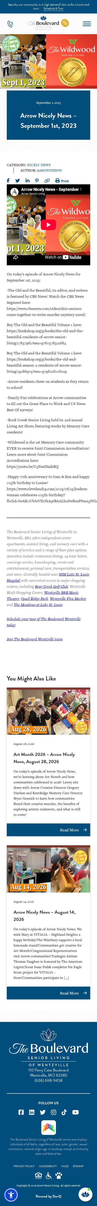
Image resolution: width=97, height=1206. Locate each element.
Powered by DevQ (48, 1196)
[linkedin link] (31, 1112)
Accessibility (48, 1166)
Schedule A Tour (54, 8)
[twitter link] (43, 1112)
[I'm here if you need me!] (85, 1194)
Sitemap (78, 1166)
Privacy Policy (24, 1166)
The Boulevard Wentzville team (38, 639)
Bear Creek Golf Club (51, 586)
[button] (11, 1194)
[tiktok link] (64, 1112)
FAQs (64, 1166)
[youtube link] (75, 1112)
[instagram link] (53, 1112)
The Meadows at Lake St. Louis (38, 604)
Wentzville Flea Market (68, 598)
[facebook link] (21, 1112)
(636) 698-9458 (48, 1080)
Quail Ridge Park (34, 598)
